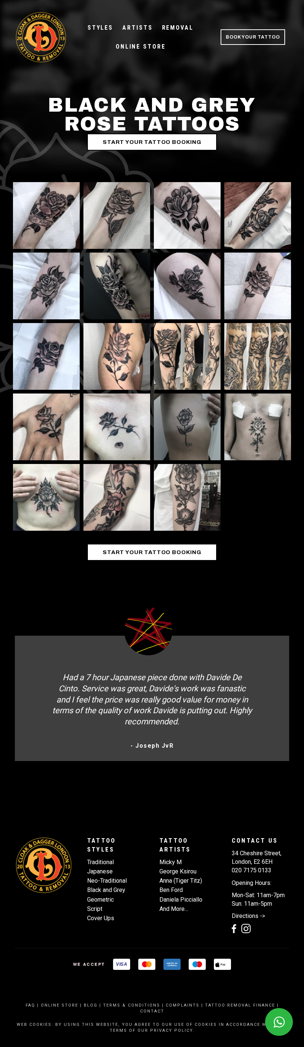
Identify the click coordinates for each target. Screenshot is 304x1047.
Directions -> (248, 915)
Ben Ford (171, 889)
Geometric (100, 899)
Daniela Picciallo (180, 899)
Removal (178, 27)
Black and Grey (106, 889)
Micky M (170, 862)
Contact (152, 1011)
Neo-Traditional (107, 880)
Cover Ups (100, 918)
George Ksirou (177, 871)
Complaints (182, 1005)
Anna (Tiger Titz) (180, 880)
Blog (91, 1005)
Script (94, 908)
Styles (100, 27)
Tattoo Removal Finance (240, 1005)
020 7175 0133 (251, 870)
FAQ (30, 1005)
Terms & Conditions (131, 1005)
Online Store (141, 46)
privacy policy (171, 1030)
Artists (137, 27)
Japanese (100, 871)
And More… (173, 908)
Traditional (100, 862)
